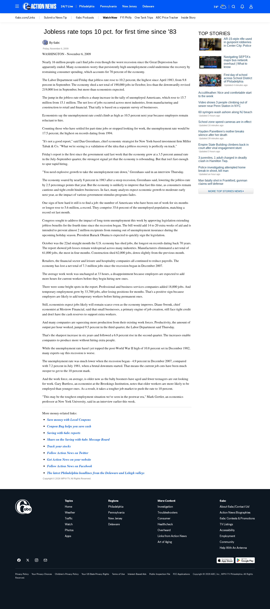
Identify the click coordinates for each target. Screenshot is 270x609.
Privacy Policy (22, 574)
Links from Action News (172, 536)
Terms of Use (118, 574)
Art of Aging (165, 541)
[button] (17, 6)
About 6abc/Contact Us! (234, 506)
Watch (69, 524)
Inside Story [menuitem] (188, 17)
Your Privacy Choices (42, 574)
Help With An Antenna (233, 547)
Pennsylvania (108, 6)
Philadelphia (86, 6)
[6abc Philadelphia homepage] (39, 7)
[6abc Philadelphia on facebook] (19, 560)
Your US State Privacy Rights (95, 574)
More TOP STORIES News (225, 191)
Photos (69, 530)
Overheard (164, 530)
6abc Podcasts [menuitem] (85, 17)
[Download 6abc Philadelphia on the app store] (225, 560)
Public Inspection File (159, 574)
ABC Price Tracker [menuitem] (167, 17)
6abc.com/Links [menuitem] (25, 17)
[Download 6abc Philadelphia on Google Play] (245, 560)
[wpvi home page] (23, 506)
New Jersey (129, 6)
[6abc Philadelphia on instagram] (36, 560)
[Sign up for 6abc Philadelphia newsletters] (45, 560)
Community (227, 541)
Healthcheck (165, 524)
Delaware (148, 6)
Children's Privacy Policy (67, 574)
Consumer (164, 518)
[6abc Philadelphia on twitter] (27, 560)
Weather (70, 512)
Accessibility (227, 530)
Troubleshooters (167, 512)
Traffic (69, 518)
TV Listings (226, 524)
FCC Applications (181, 574)
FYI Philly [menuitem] (126, 17)
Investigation (165, 506)
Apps (68, 536)
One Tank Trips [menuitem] (144, 17)
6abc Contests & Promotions (237, 518)
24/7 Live (67, 6)
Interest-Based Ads (137, 574)
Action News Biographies (235, 512)
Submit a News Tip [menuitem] (55, 17)
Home (68, 506)
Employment (227, 536)
